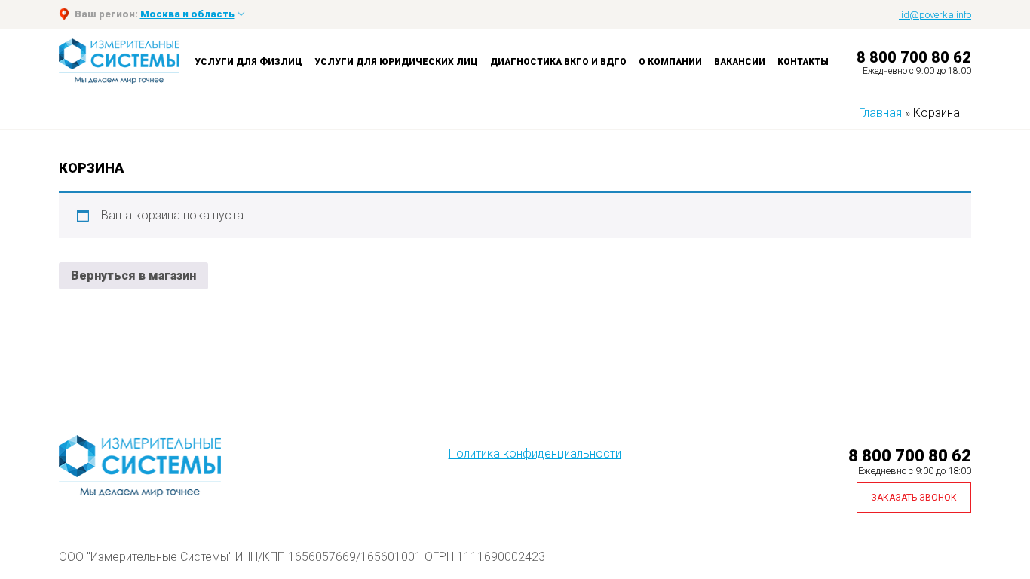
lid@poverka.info (935, 14)
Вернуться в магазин (133, 275)
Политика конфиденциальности (535, 453)
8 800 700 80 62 (914, 57)
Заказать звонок (914, 497)
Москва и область (187, 14)
